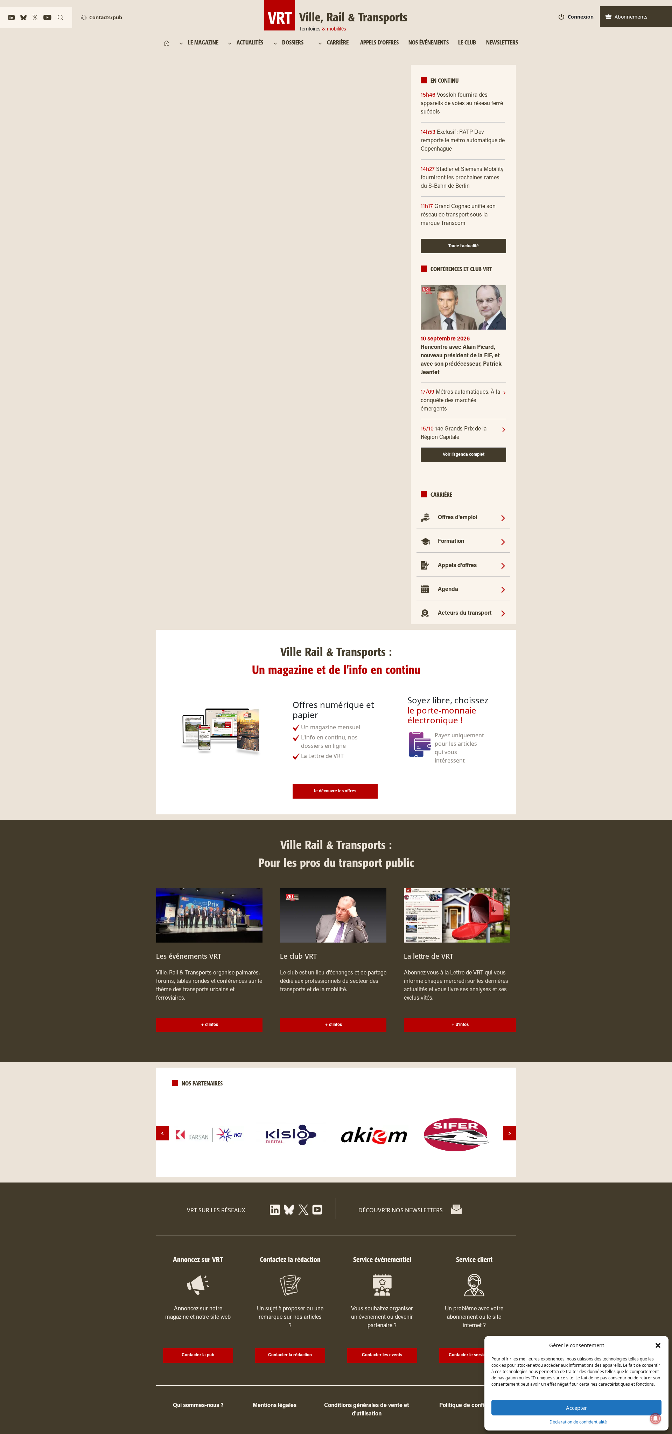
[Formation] (503, 541)
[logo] (209, 1135)
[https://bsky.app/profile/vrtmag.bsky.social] (289, 1209)
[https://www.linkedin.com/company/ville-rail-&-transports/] (275, 1209)
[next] (509, 1133)
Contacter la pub (198, 1355)
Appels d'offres (457, 565)
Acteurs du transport (465, 613)
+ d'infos (209, 1025)
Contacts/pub (105, 17)
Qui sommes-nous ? (198, 1405)
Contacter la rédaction (290, 1355)
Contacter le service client (474, 1355)
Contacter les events (382, 1355)
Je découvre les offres (335, 791)
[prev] (162, 1133)
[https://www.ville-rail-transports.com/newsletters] (456, 1210)
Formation (451, 541)
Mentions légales (274, 1405)
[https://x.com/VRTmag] (303, 1209)
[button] (658, 1345)
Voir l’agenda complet (463, 455)
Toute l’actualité (463, 246)
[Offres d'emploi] (503, 517)
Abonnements (631, 16)
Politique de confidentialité (474, 1405)
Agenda (448, 589)
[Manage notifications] (655, 1418)
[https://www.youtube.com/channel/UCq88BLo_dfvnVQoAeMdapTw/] (317, 1209)
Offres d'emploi (457, 517)
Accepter (576, 1407)
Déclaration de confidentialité (578, 1422)
